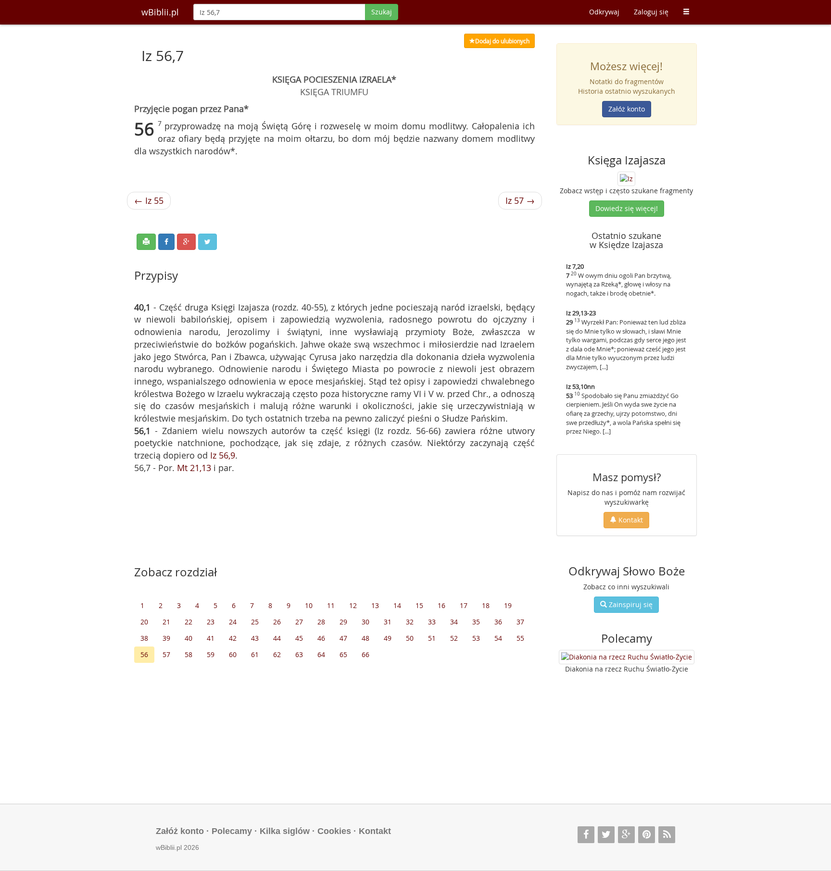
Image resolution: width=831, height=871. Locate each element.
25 (255, 621)
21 (166, 621)
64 (321, 654)
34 (454, 621)
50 (410, 638)
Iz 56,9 (222, 455)
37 (520, 621)
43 (255, 638)
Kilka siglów (285, 831)
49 (387, 638)
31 (387, 621)
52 (454, 638)
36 (498, 621)
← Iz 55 (149, 200)
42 (233, 638)
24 (233, 621)
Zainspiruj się (630, 604)
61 (255, 654)
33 (432, 621)
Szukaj (381, 11)
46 (321, 638)
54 (498, 638)
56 (144, 654)
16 (441, 605)
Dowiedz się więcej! (626, 208)
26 (277, 621)
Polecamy (232, 831)
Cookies (334, 831)
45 (299, 638)
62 (277, 654)
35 (476, 621)
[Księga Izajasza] (626, 177)
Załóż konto (626, 108)
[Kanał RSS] (666, 834)
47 (343, 638)
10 (309, 605)
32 (410, 621)
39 (166, 638)
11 (331, 605)
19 (508, 605)
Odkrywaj (604, 11)
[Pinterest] (646, 834)
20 (144, 621)
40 (188, 638)
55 (520, 638)
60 (233, 654)
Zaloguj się (651, 11)
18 (486, 605)
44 (277, 638)
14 (397, 605)
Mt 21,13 (194, 467)
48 (365, 638)
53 (476, 638)
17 (463, 605)
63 (299, 654)
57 (166, 654)
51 (432, 638)
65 (343, 654)
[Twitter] (606, 834)
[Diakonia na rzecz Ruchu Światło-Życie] (626, 657)
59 (210, 654)
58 (188, 654)
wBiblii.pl (160, 12)
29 (343, 621)
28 (321, 621)
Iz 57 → (520, 200)
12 (353, 605)
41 (210, 638)
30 (365, 621)
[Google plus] (626, 834)
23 (210, 621)
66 (365, 654)
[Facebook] (586, 834)
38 (144, 638)
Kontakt (630, 519)
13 (375, 605)
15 (419, 605)
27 (299, 621)
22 (188, 621)
